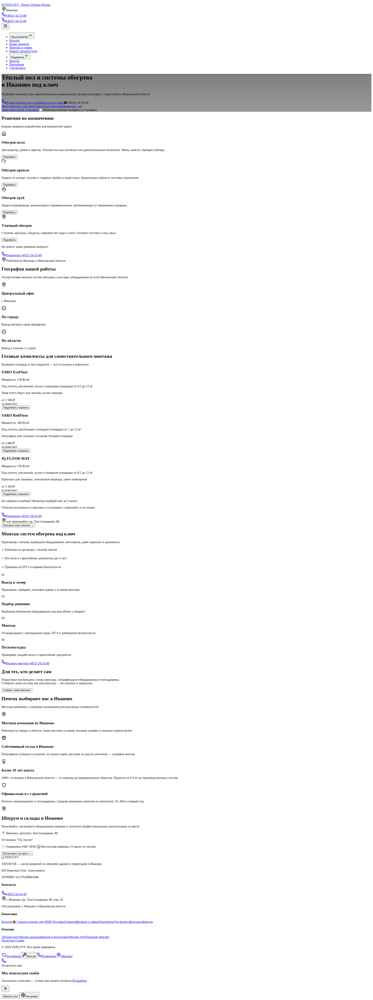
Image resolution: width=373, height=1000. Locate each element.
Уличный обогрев (97, 937)
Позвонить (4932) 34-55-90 (24, 255)
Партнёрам (16, 64)
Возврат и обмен (88, 921)
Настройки (31, 996)
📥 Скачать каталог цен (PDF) (32, 921)
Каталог (14, 40)
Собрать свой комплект (17, 690)
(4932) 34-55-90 (16, 21)
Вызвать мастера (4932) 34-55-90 (27, 663)
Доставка (58, 921)
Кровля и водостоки (54, 937)
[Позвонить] (4, 962)
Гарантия (71, 921)
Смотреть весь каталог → (18, 525)
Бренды (14, 61)
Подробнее (79, 980)
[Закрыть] (5, 989)
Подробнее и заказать (16, 407)
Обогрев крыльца (29, 937)
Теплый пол (9, 937)
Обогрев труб (77, 937)
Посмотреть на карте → (17, 853)
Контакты (136, 921)
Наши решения (19, 36)
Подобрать (9, 156)
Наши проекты (19, 44)
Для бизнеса (17, 68)
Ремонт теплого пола (23, 51)
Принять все (10, 996)
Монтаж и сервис (20, 47)
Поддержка (17, 57)
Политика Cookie (13, 940)
